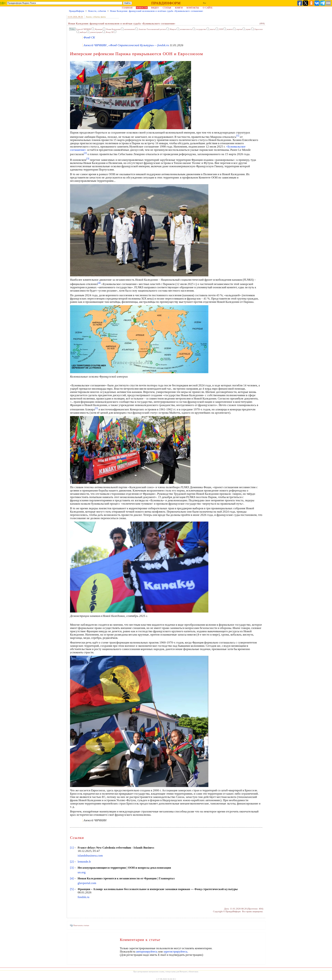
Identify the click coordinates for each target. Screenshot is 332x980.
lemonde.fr (84, 861)
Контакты (193, 7)
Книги (179, 7)
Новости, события (97, 11)
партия (239, 29)
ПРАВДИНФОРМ (166, 3)
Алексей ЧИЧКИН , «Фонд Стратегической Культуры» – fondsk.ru (126, 45)
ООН (221, 29)
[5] (72, 889)
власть (212, 29)
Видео (155, 7)
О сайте (208, 7)
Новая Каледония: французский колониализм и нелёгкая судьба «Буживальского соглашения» (156, 11)
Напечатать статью (81, 925)
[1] (72, 847)
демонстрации (96, 32)
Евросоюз (259, 29)
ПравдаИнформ (76, 11)
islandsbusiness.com (90, 855)
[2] (72, 861)
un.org (82, 872)
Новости (141, 7)
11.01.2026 (72, 17)
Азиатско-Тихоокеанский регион (152, 29)
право (248, 29)
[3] (72, 867)
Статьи (167, 7)
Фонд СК (109, 32)
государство (201, 29)
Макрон (173, 29)
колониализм (129, 29)
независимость (186, 29)
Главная (127, 7)
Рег (204, 3)
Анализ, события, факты (96, 17)
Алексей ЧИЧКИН (83, 29)
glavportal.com (87, 883)
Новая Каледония (113, 29)
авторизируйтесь (147, 951)
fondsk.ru (83, 897)
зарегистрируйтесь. (175, 951)
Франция (98, 29)
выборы (83, 32)
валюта (230, 29)
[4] (72, 878)
